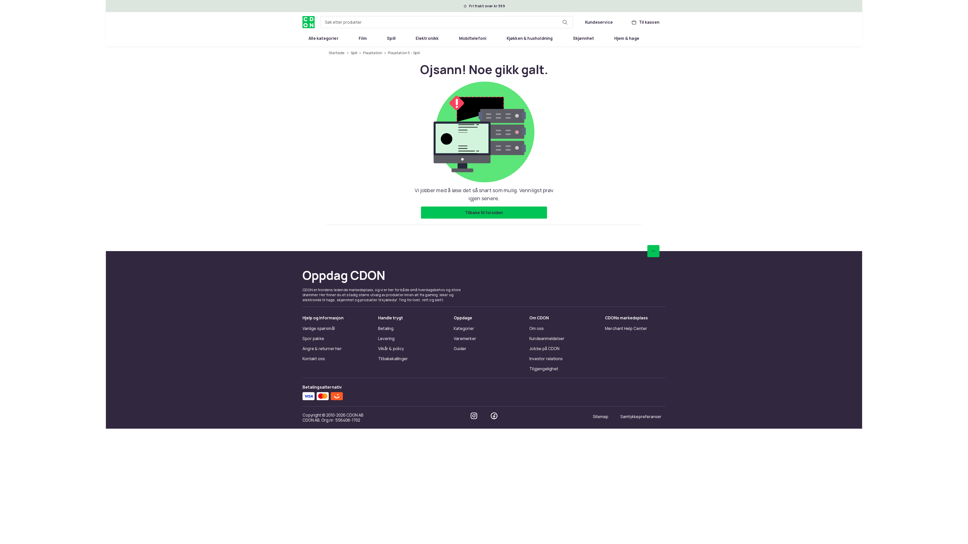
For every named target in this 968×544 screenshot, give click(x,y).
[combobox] (447, 22)
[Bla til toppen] (653, 251)
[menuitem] (323, 38)
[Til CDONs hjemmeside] (308, 22)
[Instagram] (474, 415)
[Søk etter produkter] (565, 22)
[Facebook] (494, 415)
